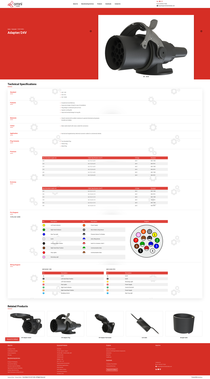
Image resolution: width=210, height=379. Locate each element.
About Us (75, 4)
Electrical (108, 355)
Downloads (108, 4)
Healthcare (108, 357)
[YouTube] (159, 1)
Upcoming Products (110, 348)
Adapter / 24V (60, 359)
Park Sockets (60, 367)
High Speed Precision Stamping (15, 368)
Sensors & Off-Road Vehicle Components (115, 351)
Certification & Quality (13, 351)
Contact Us (117, 4)
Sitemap (9, 355)
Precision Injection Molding (14, 366)
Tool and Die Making (12, 364)
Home (9, 29)
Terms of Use (11, 377)
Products (99, 4)
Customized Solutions (62, 371)
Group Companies (12, 353)
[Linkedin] (157, 1)
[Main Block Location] (160, 369)
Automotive (108, 353)
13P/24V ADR (60, 355)
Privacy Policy (18, 377)
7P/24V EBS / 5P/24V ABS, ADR (64, 353)
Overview (59, 348)
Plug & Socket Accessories (63, 363)
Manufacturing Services (87, 4)
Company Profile (11, 348)
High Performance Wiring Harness (15, 372)
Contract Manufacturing (13, 370)
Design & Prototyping (12, 361)
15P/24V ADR (60, 357)
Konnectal (14, 29)
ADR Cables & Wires (61, 369)
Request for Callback (12, 339)
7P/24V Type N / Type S (62, 351)
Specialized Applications (62, 365)
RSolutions (199, 377)
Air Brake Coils (60, 373)
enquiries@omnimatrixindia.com (166, 5)
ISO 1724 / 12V (60, 361)
